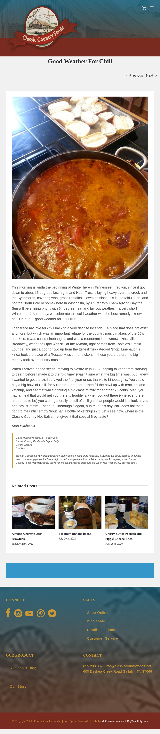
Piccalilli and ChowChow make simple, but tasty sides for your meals (33, 539)
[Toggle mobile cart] (144, 8)
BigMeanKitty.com (137, 726)
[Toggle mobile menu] (152, 8)
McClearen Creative (113, 726)
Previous (136, 75)
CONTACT (92, 660)
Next (149, 75)
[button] (15, 523)
